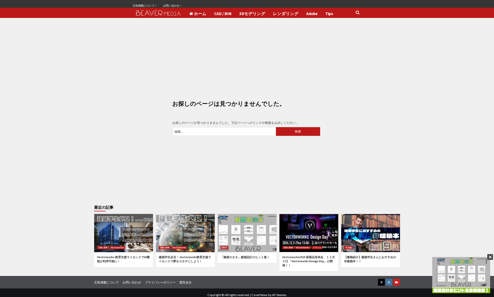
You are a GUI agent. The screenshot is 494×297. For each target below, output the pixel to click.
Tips (329, 13)
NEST (224, 247)
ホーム (200, 13)
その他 (348, 247)
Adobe (312, 13)
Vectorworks (117, 247)
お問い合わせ (132, 282)
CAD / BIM (223, 13)
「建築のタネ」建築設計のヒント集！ (245, 257)
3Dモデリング (252, 13)
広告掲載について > (145, 5)
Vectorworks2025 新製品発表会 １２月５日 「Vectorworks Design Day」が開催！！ (308, 261)
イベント (317, 247)
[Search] (357, 12)
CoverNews (259, 295)
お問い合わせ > (172, 5)
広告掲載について (106, 282)
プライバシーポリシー (160, 282)
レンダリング (286, 13)
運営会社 (185, 282)
